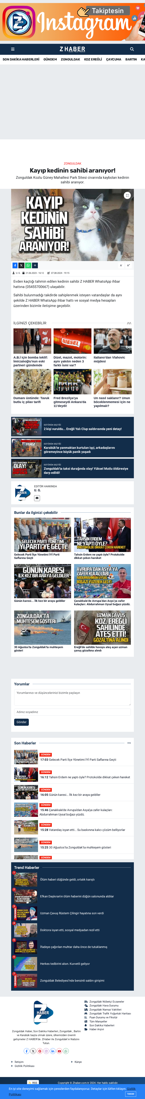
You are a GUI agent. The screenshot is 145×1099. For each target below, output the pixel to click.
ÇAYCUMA (113, 59)
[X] (33, 1051)
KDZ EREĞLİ (93, 59)
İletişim (19, 1062)
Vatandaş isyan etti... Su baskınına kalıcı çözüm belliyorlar (82, 830)
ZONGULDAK (70, 59)
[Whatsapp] (66, 1051)
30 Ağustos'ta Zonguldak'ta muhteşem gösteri (75, 847)
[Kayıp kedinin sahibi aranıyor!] (72, 225)
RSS (34, 1082)
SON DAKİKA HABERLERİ (21, 59)
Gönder (22, 722)
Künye (78, 1062)
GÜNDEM (50, 59)
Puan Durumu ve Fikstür (103, 1017)
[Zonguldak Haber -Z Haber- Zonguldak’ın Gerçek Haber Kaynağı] (72, 49)
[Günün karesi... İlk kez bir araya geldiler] (42, 581)
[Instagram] (46, 1051)
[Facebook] (27, 1051)
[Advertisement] (72, 111)
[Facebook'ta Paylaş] (15, 265)
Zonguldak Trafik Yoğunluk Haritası (110, 1013)
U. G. (18, 273)
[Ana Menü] (12, 49)
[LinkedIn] (53, 1051)
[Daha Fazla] (35, 265)
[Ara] (132, 49)
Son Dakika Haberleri (101, 1025)
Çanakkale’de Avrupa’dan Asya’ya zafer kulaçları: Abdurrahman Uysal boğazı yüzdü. (102, 602)
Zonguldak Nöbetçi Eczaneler (106, 1001)
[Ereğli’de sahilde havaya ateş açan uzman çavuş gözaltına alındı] (102, 627)
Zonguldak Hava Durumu (103, 1005)
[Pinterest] (40, 1051)
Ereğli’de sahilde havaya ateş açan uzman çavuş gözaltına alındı (100, 648)
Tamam (130, 1094)
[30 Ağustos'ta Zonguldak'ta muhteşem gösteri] (42, 627)
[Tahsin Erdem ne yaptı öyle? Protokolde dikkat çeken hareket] (102, 534)
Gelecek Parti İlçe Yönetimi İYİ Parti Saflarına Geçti (78, 759)
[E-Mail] (37, 498)
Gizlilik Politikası (24, 1066)
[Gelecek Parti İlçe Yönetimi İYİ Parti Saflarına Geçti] (42, 534)
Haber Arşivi (96, 1029)
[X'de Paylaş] (21, 265)
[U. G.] (22, 492)
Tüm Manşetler (98, 1021)
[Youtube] (59, 1051)
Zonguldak (72, 163)
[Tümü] (129, 743)
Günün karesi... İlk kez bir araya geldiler (39, 601)
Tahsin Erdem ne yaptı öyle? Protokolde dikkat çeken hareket (99, 556)
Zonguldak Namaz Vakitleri (105, 1009)
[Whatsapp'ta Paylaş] (28, 265)
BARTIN (131, 59)
